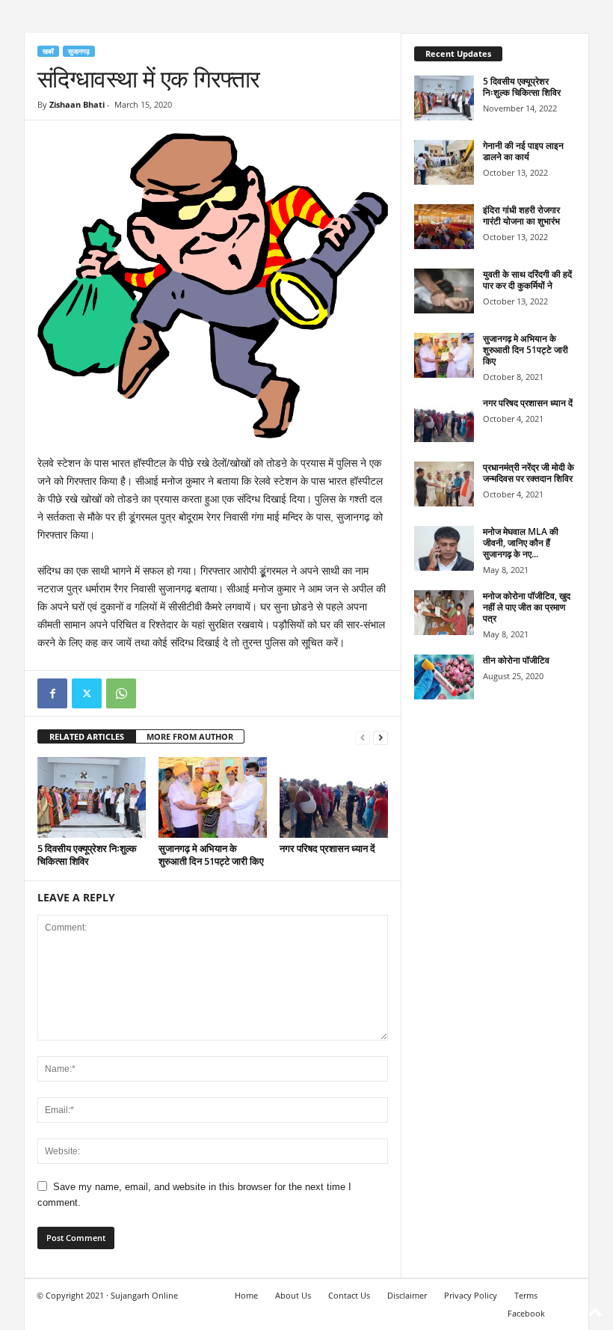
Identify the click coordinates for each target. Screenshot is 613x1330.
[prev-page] (362, 737)
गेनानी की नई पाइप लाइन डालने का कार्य (523, 151)
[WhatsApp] (121, 693)
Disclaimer (407, 1295)
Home (246, 1295)
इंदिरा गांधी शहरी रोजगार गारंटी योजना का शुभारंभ (521, 215)
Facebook (526, 1313)
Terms (525, 1295)
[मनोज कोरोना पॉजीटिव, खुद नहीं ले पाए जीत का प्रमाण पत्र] (444, 612)
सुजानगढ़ (79, 51)
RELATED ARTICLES (86, 736)
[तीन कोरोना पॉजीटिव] (444, 677)
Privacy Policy (470, 1295)
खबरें (48, 51)
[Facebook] (52, 693)
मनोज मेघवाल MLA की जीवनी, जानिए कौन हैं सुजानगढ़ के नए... (520, 542)
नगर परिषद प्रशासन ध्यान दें (327, 848)
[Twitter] (87, 693)
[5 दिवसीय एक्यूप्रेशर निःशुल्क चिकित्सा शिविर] (91, 797)
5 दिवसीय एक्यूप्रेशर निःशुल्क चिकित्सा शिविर (87, 855)
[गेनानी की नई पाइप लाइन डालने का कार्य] (444, 162)
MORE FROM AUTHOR (190, 736)
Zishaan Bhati (77, 104)
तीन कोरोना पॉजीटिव (516, 660)
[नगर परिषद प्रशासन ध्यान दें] (334, 797)
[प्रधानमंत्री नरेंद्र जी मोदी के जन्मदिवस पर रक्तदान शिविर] (444, 484)
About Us (293, 1295)
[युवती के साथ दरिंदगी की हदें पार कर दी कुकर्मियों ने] (444, 291)
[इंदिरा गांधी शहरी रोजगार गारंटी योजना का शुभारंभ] (444, 226)
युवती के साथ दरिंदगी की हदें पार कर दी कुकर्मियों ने (527, 280)
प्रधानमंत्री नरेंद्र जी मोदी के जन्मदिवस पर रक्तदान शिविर (528, 473)
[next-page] (380, 737)
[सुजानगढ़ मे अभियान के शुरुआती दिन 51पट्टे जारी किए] (212, 797)
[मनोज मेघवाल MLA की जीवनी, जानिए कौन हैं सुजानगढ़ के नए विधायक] (444, 548)
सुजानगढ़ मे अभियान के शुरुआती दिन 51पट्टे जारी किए (211, 855)
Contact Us (349, 1295)
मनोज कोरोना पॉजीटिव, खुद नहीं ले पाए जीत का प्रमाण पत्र (526, 607)
